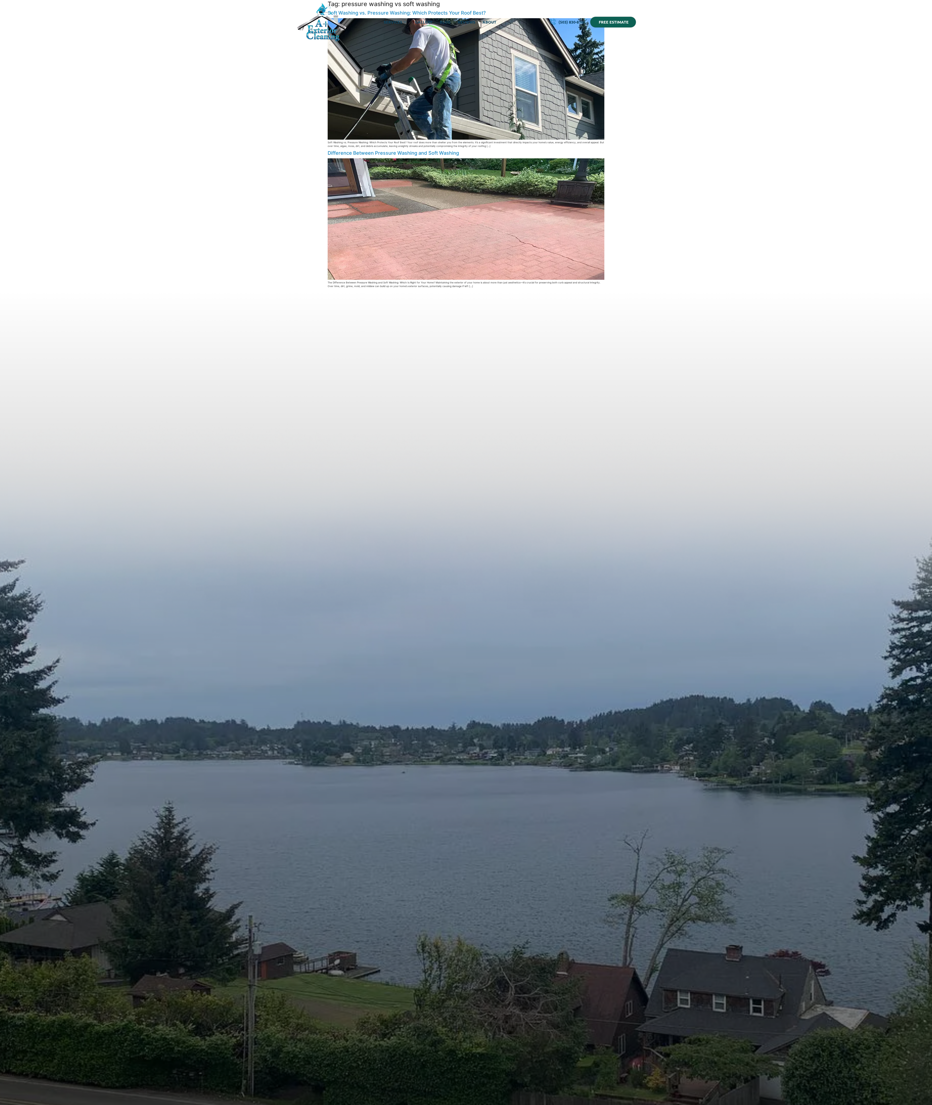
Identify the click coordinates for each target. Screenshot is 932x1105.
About (489, 22)
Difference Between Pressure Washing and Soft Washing (394, 153)
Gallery (424, 22)
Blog (445, 22)
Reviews (466, 22)
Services (393, 22)
